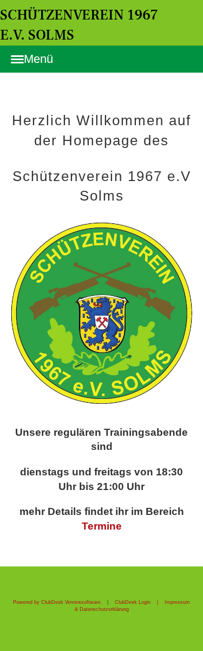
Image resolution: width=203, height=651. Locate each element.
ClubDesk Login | (140, 602)
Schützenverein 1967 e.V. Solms (79, 25)
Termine (102, 526)
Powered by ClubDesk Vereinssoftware (57, 602)
